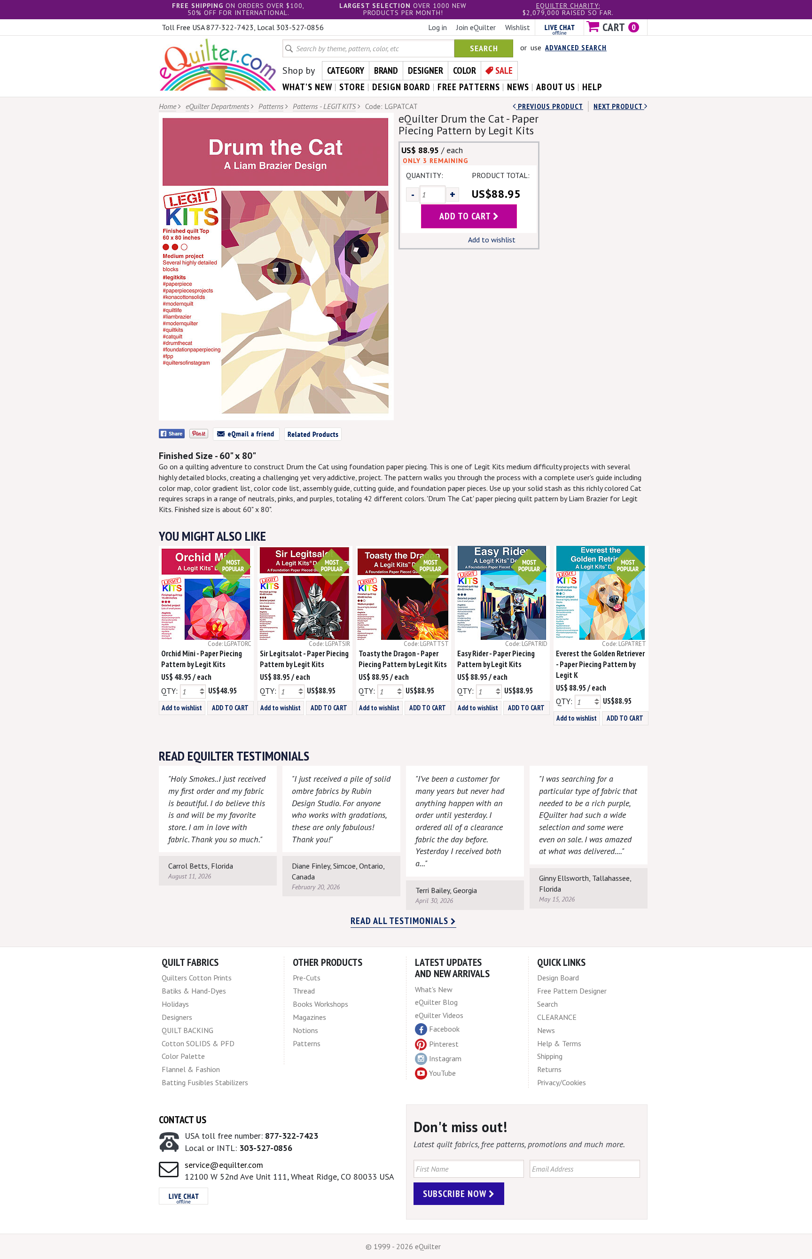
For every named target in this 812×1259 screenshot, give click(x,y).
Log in (437, 27)
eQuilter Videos (439, 1015)
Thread (304, 990)
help (592, 87)
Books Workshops (320, 1004)
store (352, 87)
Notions (305, 1030)
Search (484, 48)
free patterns (468, 87)
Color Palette (183, 1056)
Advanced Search (576, 47)
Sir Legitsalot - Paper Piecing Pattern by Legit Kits (304, 658)
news (518, 87)
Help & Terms (559, 1043)
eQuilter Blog (436, 1002)
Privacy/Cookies (561, 1082)
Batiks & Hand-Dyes (194, 990)
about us (555, 87)
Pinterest (444, 1044)
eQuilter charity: (568, 5)
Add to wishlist (491, 239)
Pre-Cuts (306, 977)
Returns (549, 1069)
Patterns (270, 106)
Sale (504, 70)
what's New (307, 87)
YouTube (442, 1073)
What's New (434, 989)
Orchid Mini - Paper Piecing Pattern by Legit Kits (201, 658)
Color (464, 70)
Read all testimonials (401, 921)
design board (401, 87)
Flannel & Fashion (191, 1069)
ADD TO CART (230, 707)
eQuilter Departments (217, 106)
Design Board (558, 977)
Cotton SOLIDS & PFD (198, 1043)
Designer (425, 70)
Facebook (444, 1029)
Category (345, 70)
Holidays (175, 1004)
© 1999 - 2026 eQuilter (403, 1246)
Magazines (309, 1017)
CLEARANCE (557, 1017)
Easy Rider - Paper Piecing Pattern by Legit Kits (496, 658)
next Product (618, 106)
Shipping (549, 1056)
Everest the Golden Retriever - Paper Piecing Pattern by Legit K (600, 664)
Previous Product (549, 106)
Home (167, 106)
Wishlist (517, 27)
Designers (177, 1017)
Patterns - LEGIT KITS (324, 106)
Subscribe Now (456, 1194)
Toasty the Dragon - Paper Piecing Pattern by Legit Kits (403, 658)
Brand (386, 70)
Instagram (445, 1058)
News (546, 1030)
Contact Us (182, 1119)
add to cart (466, 216)
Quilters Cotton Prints (197, 977)
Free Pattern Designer (572, 990)
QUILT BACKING (187, 1030)
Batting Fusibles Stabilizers (205, 1082)
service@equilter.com (224, 1164)
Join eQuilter (476, 27)
